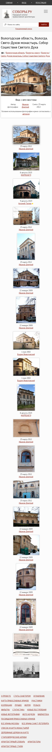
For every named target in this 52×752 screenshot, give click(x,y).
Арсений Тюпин (24, 203)
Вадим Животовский (26, 354)
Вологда (45, 53)
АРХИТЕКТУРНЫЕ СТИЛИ (12, 746)
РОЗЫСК (36, 705)
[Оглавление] (2, 53)
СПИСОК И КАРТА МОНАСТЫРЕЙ (15, 728)
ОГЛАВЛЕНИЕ (39, 696)
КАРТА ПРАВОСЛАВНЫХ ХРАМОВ (15, 700)
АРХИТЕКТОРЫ (34, 742)
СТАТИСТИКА (18, 709)
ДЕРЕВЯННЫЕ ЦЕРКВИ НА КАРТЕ (15, 732)
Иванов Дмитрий (25, 105)
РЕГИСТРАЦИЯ (41, 3)
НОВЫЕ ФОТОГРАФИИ (10, 714)
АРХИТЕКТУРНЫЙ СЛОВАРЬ (13, 742)
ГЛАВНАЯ (9, 3)
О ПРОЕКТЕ (6, 696)
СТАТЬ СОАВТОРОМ (22, 696)
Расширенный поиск (23, 29)
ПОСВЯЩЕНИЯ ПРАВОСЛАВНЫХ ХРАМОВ (18, 719)
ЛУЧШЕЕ (18, 705)
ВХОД (24, 3)
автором (26, 114)
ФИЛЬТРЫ (5, 709)
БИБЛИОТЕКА (43, 714)
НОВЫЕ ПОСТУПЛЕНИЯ (36, 709)
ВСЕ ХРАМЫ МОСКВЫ (10, 723)
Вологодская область (15, 53)
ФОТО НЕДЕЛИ (28, 714)
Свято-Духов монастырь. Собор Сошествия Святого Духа (25, 56)
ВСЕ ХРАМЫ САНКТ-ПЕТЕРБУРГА (35, 723)
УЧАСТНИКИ (36, 700)
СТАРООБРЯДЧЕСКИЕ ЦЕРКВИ (14, 737)
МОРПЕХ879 (26, 175)
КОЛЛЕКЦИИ (6, 705)
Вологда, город (33, 53)
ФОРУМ (27, 705)
